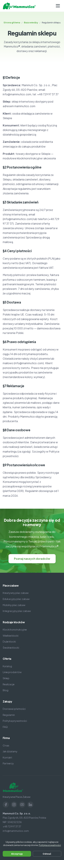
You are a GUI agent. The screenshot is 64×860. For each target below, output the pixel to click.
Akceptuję (17, 853)
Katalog (7, 666)
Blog (5, 690)
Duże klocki (9, 641)
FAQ (5, 726)
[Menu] (57, 5)
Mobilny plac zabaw (14, 605)
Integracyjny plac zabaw (17, 610)
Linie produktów (12, 672)
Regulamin (9, 714)
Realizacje (9, 684)
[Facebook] (6, 805)
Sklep (6, 678)
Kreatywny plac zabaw (16, 592)
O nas (6, 745)
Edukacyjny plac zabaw (16, 598)
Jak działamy (10, 751)
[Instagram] (14, 805)
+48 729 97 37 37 (12, 826)
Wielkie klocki (10, 635)
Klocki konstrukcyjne (15, 629)
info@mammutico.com (16, 830)
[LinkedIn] (30, 805)
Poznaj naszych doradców (32, 558)
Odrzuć (47, 853)
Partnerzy (8, 763)
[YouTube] (22, 805)
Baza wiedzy (31, 22)
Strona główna (12, 22)
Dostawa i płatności (14, 708)
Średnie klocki (11, 647)
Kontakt (7, 757)
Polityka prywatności (15, 720)
